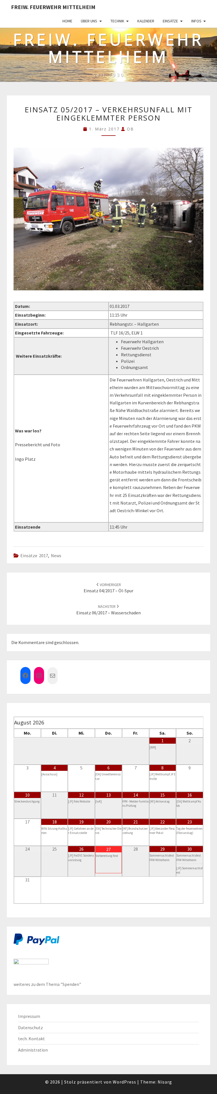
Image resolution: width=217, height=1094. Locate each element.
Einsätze (170, 20)
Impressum (29, 1016)
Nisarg (165, 1082)
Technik (117, 20)
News (56, 555)
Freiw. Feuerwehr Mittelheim (53, 6)
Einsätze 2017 (34, 555)
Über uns (89, 20)
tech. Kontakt (31, 1038)
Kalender (145, 20)
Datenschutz (30, 1027)
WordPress (124, 1082)
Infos (196, 20)
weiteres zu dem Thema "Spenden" (47, 984)
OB (130, 129)
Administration (33, 1050)
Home (67, 20)
